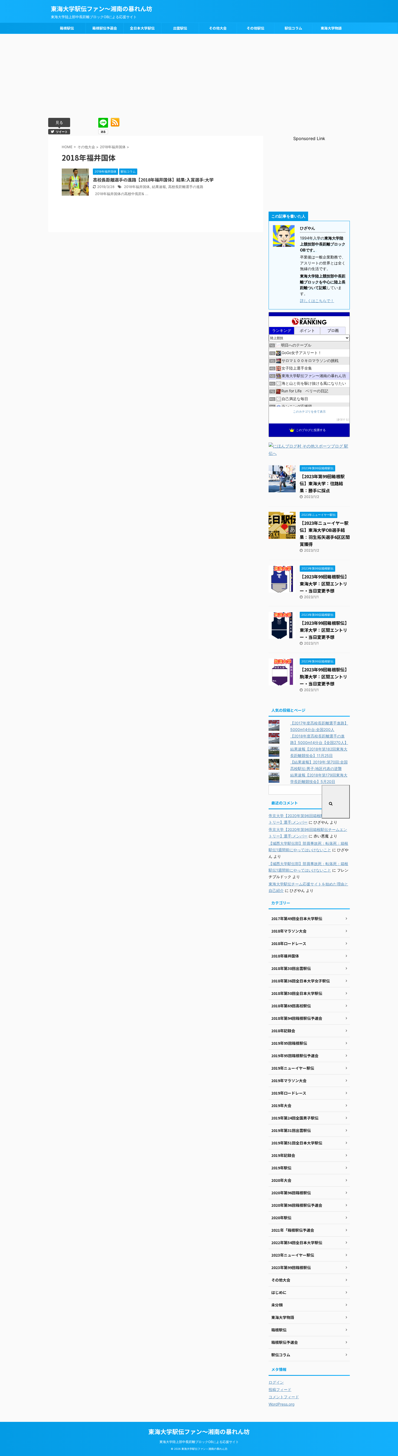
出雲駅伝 (180, 28)
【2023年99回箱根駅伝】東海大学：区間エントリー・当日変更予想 (324, 583)
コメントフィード (284, 1396)
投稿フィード (280, 1389)
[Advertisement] (199, 74)
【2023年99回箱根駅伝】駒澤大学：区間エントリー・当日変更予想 (324, 676)
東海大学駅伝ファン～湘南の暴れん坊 (101, 8)
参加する (342, 419)
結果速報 (159, 187)
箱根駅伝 (67, 28)
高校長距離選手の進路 (185, 187)
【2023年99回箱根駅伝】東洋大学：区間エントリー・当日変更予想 (324, 630)
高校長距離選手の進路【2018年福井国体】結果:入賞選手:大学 (153, 179)
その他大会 (218, 28)
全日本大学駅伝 (142, 28)
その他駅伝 (255, 28)
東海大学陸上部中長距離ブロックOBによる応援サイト (199, 1442)
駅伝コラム (293, 28)
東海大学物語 (331, 28)
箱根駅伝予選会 (104, 28)
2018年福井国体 (137, 187)
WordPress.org (282, 1404)
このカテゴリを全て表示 (309, 411)
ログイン (276, 1382)
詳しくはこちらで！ (317, 300)
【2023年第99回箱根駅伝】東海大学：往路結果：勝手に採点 (322, 483)
